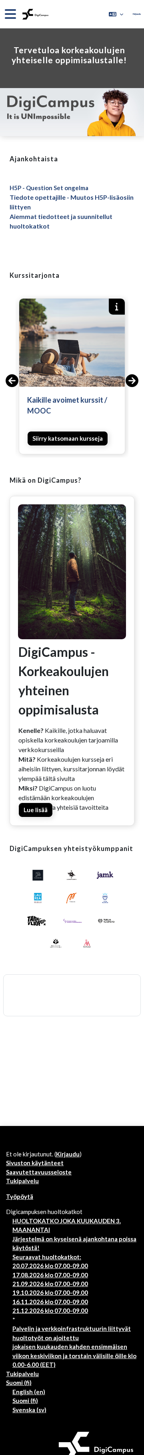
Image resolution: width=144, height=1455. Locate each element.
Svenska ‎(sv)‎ (29, 1409)
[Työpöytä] (34, 14)
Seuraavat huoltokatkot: (46, 1256)
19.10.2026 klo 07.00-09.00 (50, 1292)
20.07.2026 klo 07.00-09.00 (50, 1265)
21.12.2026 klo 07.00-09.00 (50, 1310)
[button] (116, 14)
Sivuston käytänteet (35, 1162)
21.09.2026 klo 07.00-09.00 (50, 1283)
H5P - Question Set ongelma (49, 187)
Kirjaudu (137, 13)
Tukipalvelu (22, 1180)
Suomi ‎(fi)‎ (19, 1382)
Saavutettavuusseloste (39, 1172)
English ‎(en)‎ (28, 1391)
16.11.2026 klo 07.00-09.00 (50, 1301)
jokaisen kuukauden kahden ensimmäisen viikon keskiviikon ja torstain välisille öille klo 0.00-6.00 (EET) (74, 1355)
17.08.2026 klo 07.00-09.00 (50, 1274)
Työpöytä (19, 1196)
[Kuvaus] (117, 307)
